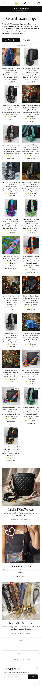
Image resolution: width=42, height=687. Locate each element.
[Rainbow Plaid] (8, 268)
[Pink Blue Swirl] (13, 268)
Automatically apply (24, 629)
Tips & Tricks (21, 576)
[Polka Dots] (16, 268)
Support (21, 640)
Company (21, 653)
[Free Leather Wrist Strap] (21, 601)
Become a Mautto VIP (21, 660)
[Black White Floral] (11, 268)
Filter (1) (10, 40)
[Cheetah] (6, 268)
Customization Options (21, 520)
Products (21, 647)
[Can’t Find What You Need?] (21, 487)
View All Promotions (21, 633)
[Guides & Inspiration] (21, 544)
